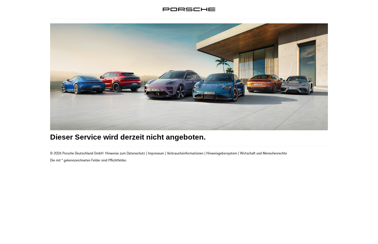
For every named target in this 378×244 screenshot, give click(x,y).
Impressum (156, 153)
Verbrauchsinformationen (185, 153)
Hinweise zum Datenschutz (125, 153)
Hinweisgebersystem (221, 153)
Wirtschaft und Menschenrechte (263, 153)
